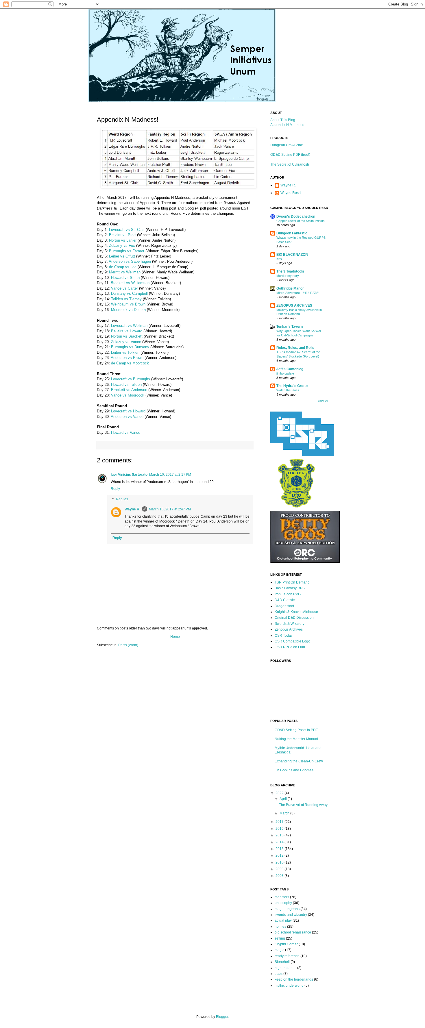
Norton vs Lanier (122, 240)
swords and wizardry (291, 915)
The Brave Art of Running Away (303, 805)
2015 (280, 835)
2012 (280, 855)
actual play (283, 920)
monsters (282, 897)
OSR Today (284, 636)
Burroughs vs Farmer (126, 251)
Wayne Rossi (290, 193)
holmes (280, 927)
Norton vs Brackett (127, 336)
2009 (280, 869)
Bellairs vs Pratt (122, 235)
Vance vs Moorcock (127, 395)
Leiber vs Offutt (122, 256)
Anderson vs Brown (127, 357)
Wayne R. (132, 509)
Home (175, 637)
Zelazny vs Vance (126, 342)
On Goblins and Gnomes (294, 770)
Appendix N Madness (287, 125)
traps (278, 974)
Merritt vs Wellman (125, 272)
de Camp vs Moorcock (130, 363)
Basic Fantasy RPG (290, 588)
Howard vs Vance (125, 432)
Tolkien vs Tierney (126, 299)
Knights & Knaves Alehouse (296, 612)
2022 (280, 793)
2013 (280, 849)
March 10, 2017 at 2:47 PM (170, 509)
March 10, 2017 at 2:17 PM (170, 475)
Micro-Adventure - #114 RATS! (297, 292)
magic (279, 950)
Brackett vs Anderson (129, 390)
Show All (323, 400)
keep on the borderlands (294, 979)
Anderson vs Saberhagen (130, 261)
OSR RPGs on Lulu (290, 647)
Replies (122, 499)
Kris (279, 259)
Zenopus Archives (289, 629)
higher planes (285, 968)
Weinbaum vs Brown (128, 304)
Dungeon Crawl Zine (286, 145)
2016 (280, 829)
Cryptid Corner (286, 944)
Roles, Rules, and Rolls (295, 348)
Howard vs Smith (125, 277)
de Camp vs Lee (122, 267)
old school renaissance (293, 932)
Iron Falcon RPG (288, 594)
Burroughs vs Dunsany (130, 347)
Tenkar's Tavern (289, 327)
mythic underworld (289, 985)
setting (280, 938)
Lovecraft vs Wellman (129, 325)
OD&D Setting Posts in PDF (296, 730)
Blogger (222, 1017)
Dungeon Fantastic (291, 233)
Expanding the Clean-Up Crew (299, 761)
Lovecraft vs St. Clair (127, 229)
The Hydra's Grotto (292, 386)
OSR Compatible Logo (292, 641)
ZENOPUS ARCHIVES (294, 305)
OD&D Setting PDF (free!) (290, 155)
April (284, 799)
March (285, 813)
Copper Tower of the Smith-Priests (300, 221)
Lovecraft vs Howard (128, 411)
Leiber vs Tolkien (125, 352)
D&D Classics (285, 600)
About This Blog (282, 120)
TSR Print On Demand (292, 582)
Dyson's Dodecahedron (295, 216)
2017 (280, 822)
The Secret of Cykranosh (289, 164)
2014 (280, 842)
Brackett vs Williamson (130, 283)
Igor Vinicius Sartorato (129, 475)
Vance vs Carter (124, 288)
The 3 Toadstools (290, 271)
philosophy (283, 903)
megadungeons (287, 909)
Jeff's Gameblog (289, 369)
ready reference (287, 956)
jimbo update (285, 373)
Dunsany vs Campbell (129, 293)
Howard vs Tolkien (126, 384)
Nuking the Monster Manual (296, 739)
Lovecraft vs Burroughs (130, 379)
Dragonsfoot (284, 606)
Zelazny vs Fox (122, 245)
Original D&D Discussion (294, 618)
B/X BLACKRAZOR (292, 255)
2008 (280, 876)
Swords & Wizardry (289, 624)
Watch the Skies (287, 390)
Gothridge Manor (290, 288)
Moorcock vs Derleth (128, 310)
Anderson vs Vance (127, 416)
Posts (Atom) (128, 645)
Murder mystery (287, 275)
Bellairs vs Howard (126, 331)
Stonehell (282, 962)
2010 (280, 862)
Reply (115, 489)
